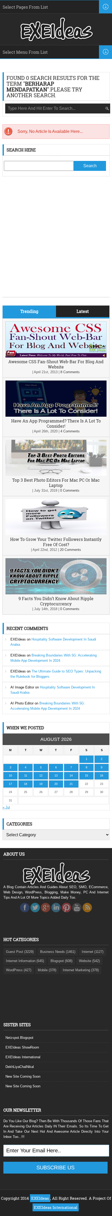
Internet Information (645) (25, 961)
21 (71, 783)
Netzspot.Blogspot (19, 1038)
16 (101, 775)
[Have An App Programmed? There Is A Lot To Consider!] (56, 415)
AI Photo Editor (22, 703)
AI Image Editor (22, 687)
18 (25, 783)
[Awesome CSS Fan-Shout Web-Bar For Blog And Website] (56, 356)
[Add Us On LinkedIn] (56, 914)
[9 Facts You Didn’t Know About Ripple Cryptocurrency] (56, 593)
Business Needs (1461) (57, 952)
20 (56, 783)
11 (25, 775)
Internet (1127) (92, 952)
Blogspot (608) (61, 961)
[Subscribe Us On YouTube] (77, 914)
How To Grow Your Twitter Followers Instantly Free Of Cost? (56, 541)
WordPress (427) (18, 970)
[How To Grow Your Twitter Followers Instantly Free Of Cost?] (56, 534)
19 (40, 783)
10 (10, 775)
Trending (29, 311)
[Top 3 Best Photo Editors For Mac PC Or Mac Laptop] (56, 475)
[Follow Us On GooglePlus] (45, 914)
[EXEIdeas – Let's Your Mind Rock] (56, 39)
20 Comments (70, 550)
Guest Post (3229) (20, 952)
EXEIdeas (18, 639)
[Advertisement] (56, 240)
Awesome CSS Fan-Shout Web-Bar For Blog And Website (56, 364)
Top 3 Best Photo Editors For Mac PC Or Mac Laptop (56, 482)
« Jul (6, 807)
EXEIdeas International (22, 1057)
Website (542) (89, 961)
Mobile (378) (47, 970)
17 (10, 783)
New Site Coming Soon (22, 1076)
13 (56, 775)
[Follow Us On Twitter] (35, 914)
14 (71, 775)
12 (40, 775)
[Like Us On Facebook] (25, 914)
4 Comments (70, 431)
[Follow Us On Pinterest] (66, 914)
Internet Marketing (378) (81, 970)
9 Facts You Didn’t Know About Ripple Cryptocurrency (56, 601)
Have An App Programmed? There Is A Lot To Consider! (56, 423)
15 (86, 775)
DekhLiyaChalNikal (19, 1067)
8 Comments (70, 372)
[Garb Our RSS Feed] (87, 914)
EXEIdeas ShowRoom (22, 1047)
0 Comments (69, 490)
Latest (83, 311)
